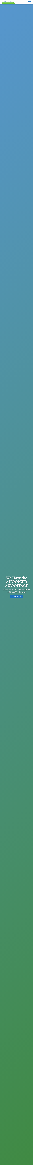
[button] (16, 596)
